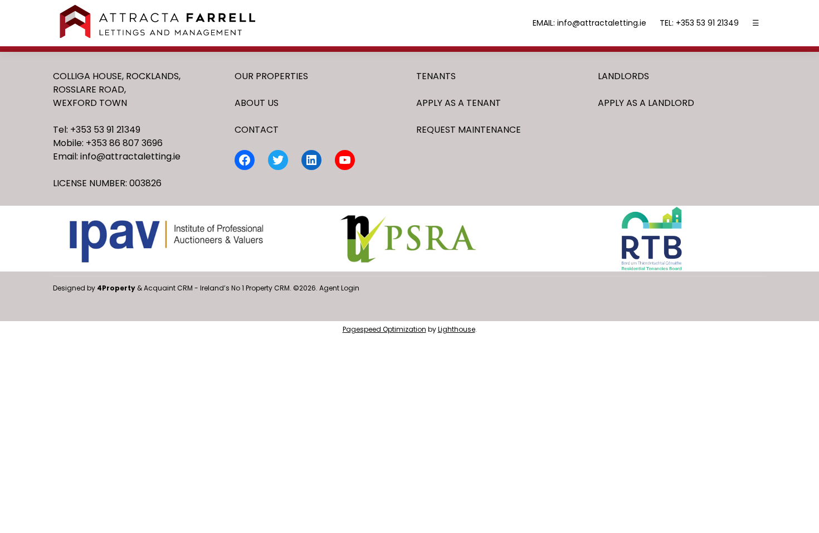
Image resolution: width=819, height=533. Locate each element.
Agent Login (339, 288)
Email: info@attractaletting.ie (117, 156)
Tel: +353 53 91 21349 (96, 129)
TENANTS (436, 76)
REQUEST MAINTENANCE (468, 129)
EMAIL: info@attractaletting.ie (589, 22)
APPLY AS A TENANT (458, 102)
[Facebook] (245, 160)
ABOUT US (257, 102)
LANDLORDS (623, 76)
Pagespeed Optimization (384, 329)
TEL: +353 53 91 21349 (699, 22)
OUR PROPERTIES (271, 76)
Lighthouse (456, 329)
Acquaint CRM (168, 288)
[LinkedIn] (311, 160)
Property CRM (268, 288)
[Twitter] (278, 160)
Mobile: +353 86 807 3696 (108, 143)
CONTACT (257, 129)
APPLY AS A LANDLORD (646, 102)
